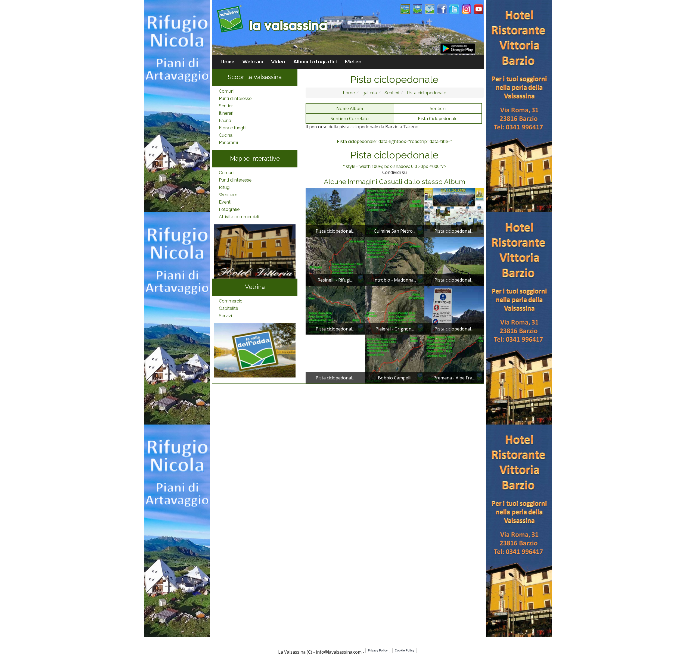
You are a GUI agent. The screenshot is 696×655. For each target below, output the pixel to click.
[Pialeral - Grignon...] (394, 310)
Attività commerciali (239, 216)
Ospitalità (228, 308)
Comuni (226, 91)
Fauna (225, 120)
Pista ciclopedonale (426, 92)
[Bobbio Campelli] (394, 358)
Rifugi (224, 187)
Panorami (228, 142)
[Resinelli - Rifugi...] (335, 261)
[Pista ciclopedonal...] (335, 212)
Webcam (253, 62)
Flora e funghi (232, 127)
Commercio (231, 301)
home (349, 92)
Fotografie (229, 209)
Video (278, 62)
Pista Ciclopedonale (438, 118)
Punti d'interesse (235, 98)
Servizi (225, 315)
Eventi (225, 202)
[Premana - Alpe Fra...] (454, 358)
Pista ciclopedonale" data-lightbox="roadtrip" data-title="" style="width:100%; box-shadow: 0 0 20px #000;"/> (394, 153)
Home (227, 62)
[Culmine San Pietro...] (394, 212)
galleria (369, 92)
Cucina (225, 135)
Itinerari (226, 113)
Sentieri (226, 105)
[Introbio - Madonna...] (394, 261)
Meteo (353, 62)
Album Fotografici (315, 62)
